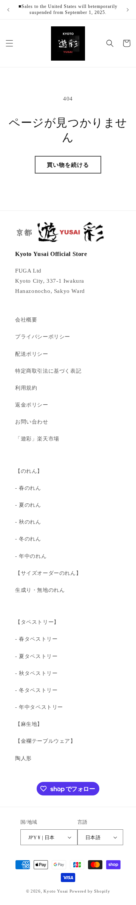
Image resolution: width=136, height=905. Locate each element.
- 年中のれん (30, 556)
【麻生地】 (29, 724)
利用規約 (26, 388)
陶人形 (23, 758)
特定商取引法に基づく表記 (48, 371)
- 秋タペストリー (36, 673)
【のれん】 (29, 471)
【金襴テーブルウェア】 (45, 741)
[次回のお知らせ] (127, 10)
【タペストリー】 (37, 622)
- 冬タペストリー (36, 690)
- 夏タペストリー (36, 656)
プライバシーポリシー (42, 337)
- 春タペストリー (36, 639)
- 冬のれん (28, 539)
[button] (9, 43)
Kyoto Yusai (55, 891)
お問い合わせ (31, 422)
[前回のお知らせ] (8, 10)
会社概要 (26, 320)
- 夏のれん (28, 505)
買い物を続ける (68, 165)
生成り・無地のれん (40, 590)
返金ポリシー (31, 405)
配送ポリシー (31, 354)
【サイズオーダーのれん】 (48, 573)
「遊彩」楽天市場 (37, 439)
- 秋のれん (28, 522)
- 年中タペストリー (39, 707)
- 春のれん (28, 488)
